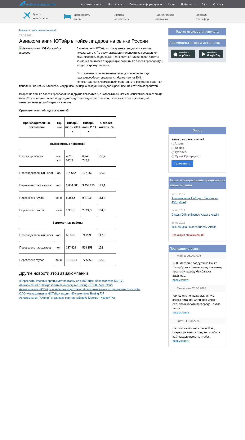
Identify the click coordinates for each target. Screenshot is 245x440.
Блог (204, 4)
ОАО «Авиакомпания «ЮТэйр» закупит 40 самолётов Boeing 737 (61, 293)
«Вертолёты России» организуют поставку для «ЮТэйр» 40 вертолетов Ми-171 (71, 280)
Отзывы (218, 4)
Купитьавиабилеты (40, 16)
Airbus (179, 143)
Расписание (115, 4)
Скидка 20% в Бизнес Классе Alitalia (195, 214)
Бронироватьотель (82, 16)
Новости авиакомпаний (43, 30)
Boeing (179, 147)
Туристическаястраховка (164, 16)
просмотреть (180, 279)
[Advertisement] (197, 90)
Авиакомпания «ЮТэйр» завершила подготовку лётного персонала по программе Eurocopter (79, 289)
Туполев (180, 152)
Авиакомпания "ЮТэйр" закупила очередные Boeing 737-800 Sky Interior (66, 285)
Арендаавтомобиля (122, 16)
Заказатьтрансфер (202, 16)
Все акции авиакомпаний (188, 234)
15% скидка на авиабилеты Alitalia (194, 226)
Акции (171, 4)
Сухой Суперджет (187, 156)
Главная (23, 30)
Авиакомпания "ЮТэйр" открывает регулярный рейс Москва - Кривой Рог (67, 297)
